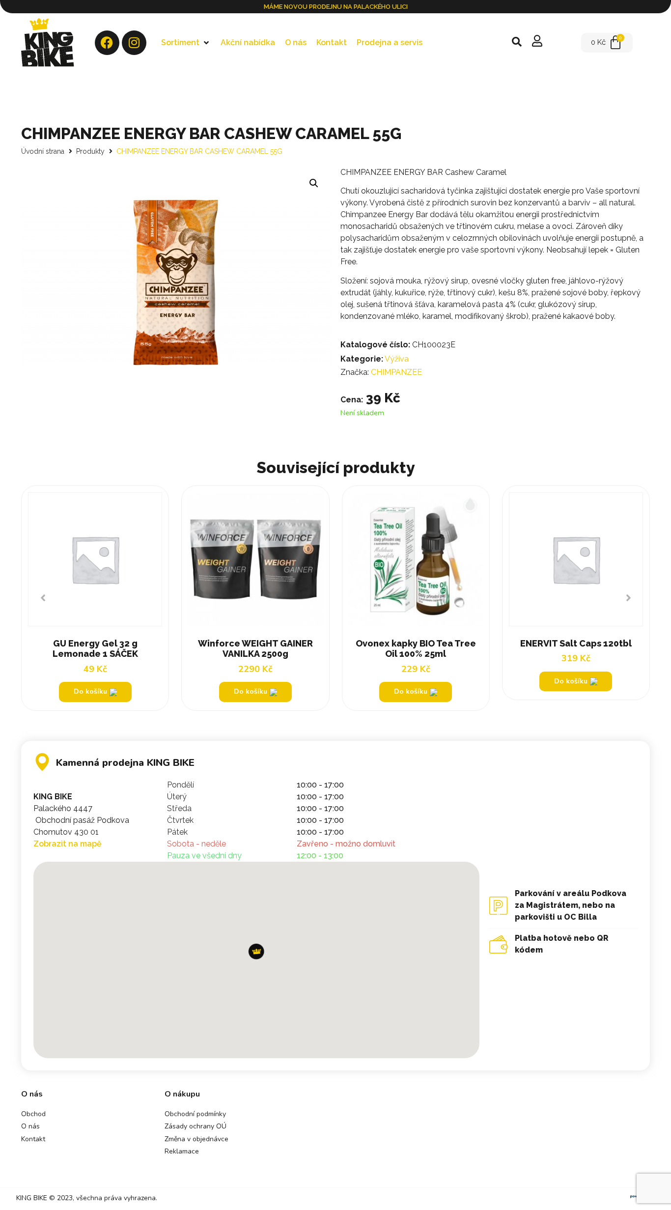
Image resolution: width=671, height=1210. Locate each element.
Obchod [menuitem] (33, 1114)
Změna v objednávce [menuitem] (196, 1139)
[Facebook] (107, 42)
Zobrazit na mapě (67, 843)
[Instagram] (134, 42)
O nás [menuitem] (30, 1126)
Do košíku (570, 681)
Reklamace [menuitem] (182, 1151)
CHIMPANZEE (396, 372)
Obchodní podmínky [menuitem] (195, 1114)
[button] (186, 42)
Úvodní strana (42, 151)
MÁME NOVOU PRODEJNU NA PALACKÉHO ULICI (336, 6)
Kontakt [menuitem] (33, 1139)
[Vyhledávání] (517, 43)
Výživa (397, 359)
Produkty (90, 151)
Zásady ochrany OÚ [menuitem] (195, 1126)
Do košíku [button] (90, 691)
